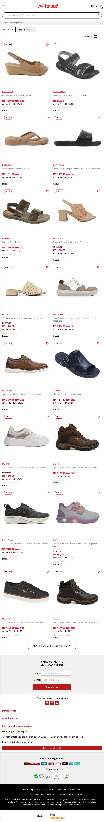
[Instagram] (52, 703)
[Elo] (65, 763)
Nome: (37, 673)
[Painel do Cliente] (96, 6)
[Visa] (44, 763)
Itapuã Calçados (47, 6)
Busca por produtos (16, 23)
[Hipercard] (58, 763)
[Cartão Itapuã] (32, 763)
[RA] (66, 776)
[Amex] (71, 763)
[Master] (51, 763)
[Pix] (77, 763)
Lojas (92, 6)
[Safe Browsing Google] (42, 776)
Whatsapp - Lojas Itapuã (14, 731)
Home (4, 23)
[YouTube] (57, 703)
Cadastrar (52, 687)
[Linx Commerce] (56, 816)
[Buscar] (98, 15)
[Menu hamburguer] (3, 6)
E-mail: (37, 679)
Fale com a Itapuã (52, 748)
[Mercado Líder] (56, 776)
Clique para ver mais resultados (52, 646)
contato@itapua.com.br (20, 742)
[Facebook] (47, 703)
